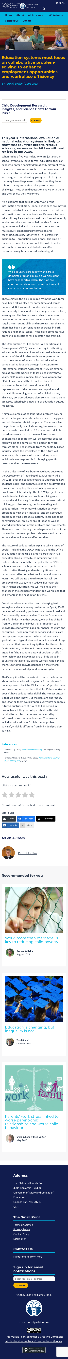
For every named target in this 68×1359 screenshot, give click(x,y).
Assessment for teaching (32, 749)
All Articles (34, 15)
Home (8, 15)
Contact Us (11, 20)
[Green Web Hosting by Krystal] (34, 1350)
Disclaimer (19, 1239)
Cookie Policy (21, 1234)
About (20, 15)
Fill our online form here (27, 1257)
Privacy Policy (21, 1229)
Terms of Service (23, 1225)
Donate (27, 20)
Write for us (56, 15)
